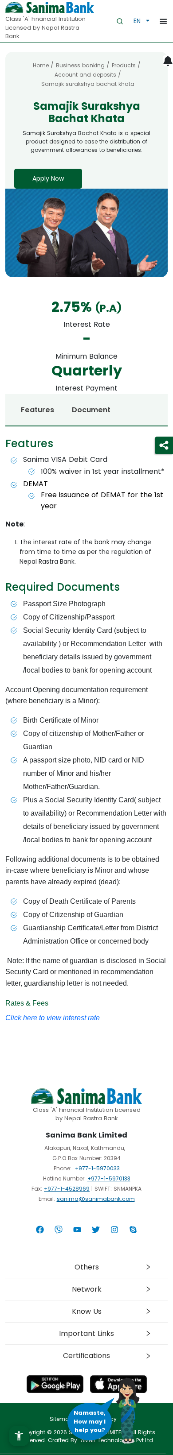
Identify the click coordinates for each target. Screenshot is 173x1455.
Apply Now (48, 178)
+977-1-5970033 (97, 1168)
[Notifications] (168, 61)
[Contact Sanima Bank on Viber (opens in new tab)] (58, 1229)
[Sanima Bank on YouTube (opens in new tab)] (77, 1229)
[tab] (86, 1267)
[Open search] (119, 21)
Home (41, 65)
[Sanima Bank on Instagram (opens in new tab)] (114, 1229)
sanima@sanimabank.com (96, 1199)
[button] (19, 1436)
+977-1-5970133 (108, 1178)
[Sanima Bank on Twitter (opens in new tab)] (95, 1229)
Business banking (80, 65)
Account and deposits (85, 74)
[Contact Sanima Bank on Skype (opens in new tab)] (133, 1229)
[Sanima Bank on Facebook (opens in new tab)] (40, 1229)
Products (124, 65)
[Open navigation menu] (161, 21)
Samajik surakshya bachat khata (87, 84)
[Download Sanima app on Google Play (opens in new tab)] (55, 1385)
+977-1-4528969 (67, 1188)
